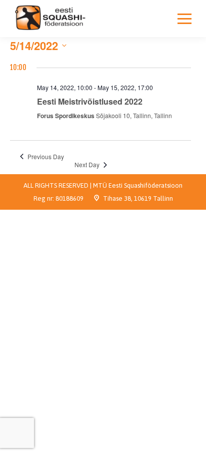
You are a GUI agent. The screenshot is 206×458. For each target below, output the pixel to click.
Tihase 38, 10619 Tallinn (138, 198)
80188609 (70, 198)
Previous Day (46, 157)
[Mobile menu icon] (184, 19)
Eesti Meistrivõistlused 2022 (89, 101)
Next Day (87, 165)
